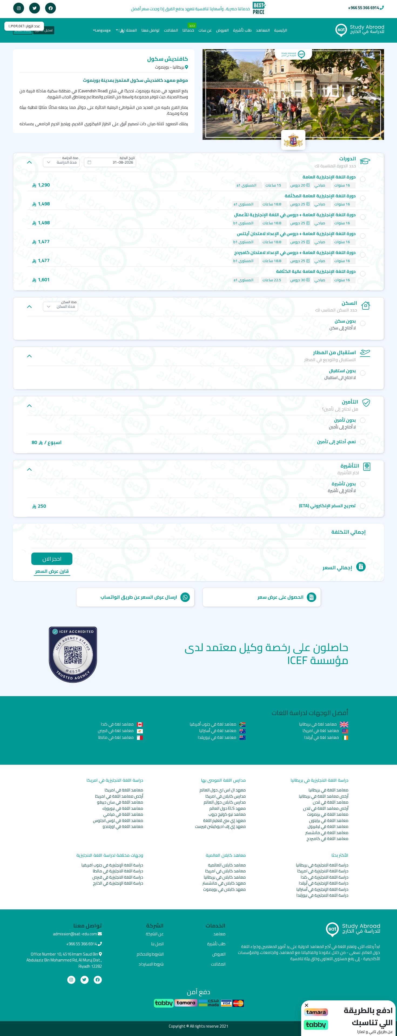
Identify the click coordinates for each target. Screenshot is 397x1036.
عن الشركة (155, 934)
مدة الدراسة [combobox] (67, 162)
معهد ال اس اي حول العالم (223, 790)
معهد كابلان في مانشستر (224, 883)
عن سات (205, 30)
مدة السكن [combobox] (66, 306)
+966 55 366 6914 (363, 8)
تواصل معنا (150, 30)
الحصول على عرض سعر (281, 597)
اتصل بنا (157, 944)
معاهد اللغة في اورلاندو (123, 826)
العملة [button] (128, 30)
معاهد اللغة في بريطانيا (328, 790)
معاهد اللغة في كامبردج (327, 838)
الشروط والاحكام (150, 954)
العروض (222, 30)
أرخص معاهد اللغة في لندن (325, 808)
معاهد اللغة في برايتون (328, 820)
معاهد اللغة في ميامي (123, 814)
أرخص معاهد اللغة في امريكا (119, 796)
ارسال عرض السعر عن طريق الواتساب (138, 597)
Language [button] (103, 30)
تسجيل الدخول (44, 30)
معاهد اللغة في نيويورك (122, 808)
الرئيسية (279, 30)
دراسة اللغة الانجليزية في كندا (324, 877)
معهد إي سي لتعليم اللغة (224, 820)
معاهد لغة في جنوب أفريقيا (213, 724)
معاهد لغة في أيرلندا (322, 737)
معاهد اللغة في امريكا (124, 790)
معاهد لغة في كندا (117, 724)
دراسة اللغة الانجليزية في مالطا (118, 871)
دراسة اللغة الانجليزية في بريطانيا (322, 865)
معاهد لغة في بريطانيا (318, 724)
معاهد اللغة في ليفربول (328, 826)
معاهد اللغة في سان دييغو (120, 802)
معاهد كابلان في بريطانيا (225, 877)
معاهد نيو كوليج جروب (227, 814)
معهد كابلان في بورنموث (224, 889)
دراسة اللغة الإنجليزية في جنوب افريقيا (112, 865)
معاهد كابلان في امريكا (225, 871)
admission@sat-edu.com (75, 934)
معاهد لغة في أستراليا (218, 730)
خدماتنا (188, 30)
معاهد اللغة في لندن (330, 802)
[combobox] (110, 162)
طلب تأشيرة (242, 30)
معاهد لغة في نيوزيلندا (217, 737)
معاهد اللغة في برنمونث (327, 814)
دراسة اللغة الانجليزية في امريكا (322, 871)
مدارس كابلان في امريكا (225, 796)
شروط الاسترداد (151, 964)
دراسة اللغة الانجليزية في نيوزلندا (322, 895)
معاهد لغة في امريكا (321, 730)
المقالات (171, 30)
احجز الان (51, 559)
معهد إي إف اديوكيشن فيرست (220, 826)
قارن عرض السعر (52, 571)
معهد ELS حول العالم (227, 808)
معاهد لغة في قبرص (116, 730)
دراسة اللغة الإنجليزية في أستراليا (322, 889)
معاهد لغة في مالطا (116, 737)
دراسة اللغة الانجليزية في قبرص (117, 877)
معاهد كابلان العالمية (227, 865)
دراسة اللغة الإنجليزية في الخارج (118, 883)
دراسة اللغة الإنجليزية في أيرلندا (323, 883)
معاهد (219, 934)
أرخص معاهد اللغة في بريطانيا (323, 796)
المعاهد (263, 30)
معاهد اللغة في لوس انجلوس (118, 820)
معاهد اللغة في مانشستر (326, 833)
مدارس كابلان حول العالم (225, 802)
